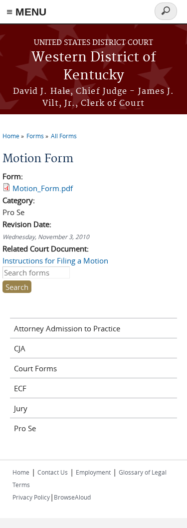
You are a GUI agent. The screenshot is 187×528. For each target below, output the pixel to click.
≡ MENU (26, 11)
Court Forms (35, 368)
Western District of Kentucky (93, 66)
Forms (35, 136)
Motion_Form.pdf (42, 188)
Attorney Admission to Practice (67, 328)
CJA (19, 348)
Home (10, 136)
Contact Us (52, 472)
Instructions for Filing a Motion (55, 260)
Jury (20, 408)
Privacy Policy (31, 497)
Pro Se (25, 428)
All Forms (64, 136)
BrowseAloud (72, 497)
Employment (93, 472)
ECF (20, 388)
